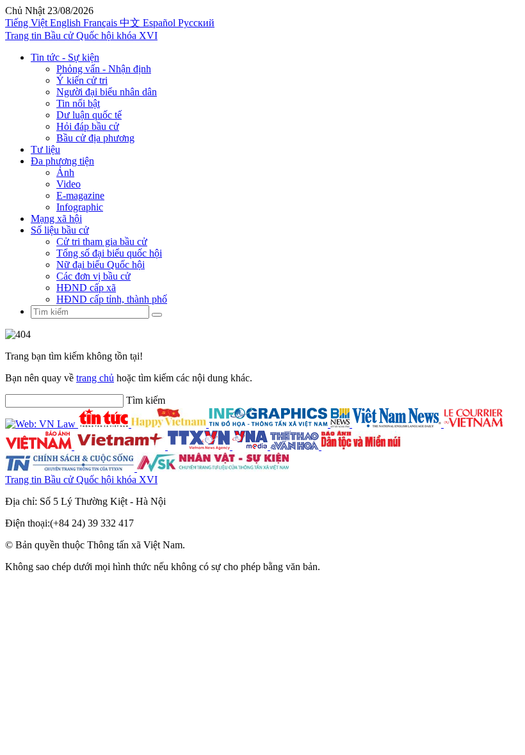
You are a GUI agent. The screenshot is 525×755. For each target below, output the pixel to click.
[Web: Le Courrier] (473, 423)
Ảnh (65, 172)
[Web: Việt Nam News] (398, 423)
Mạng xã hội (56, 218)
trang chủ (95, 377)
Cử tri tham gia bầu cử (101, 241)
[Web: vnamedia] (251, 446)
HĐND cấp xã (86, 287)
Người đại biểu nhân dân (106, 91)
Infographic (79, 207)
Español (160, 22)
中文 (131, 22)
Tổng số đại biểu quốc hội (109, 253)
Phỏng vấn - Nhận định (103, 68)
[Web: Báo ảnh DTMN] (361, 446)
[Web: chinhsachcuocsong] (71, 468)
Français (101, 22)
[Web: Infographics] (269, 423)
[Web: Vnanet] (200, 446)
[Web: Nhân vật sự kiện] (213, 468)
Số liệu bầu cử (60, 230)
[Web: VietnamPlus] (121, 446)
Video (68, 184)
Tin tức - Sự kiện (65, 57)
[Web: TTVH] (295, 446)
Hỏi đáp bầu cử (87, 126)
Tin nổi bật (78, 103)
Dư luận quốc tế (89, 114)
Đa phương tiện (62, 160)
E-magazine (80, 195)
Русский (196, 22)
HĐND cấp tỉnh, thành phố (111, 299)
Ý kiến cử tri (82, 80)
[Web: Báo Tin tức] (104, 423)
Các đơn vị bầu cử (93, 276)
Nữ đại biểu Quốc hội (100, 264)
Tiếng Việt (27, 22)
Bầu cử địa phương (95, 137)
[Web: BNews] (341, 423)
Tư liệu (45, 149)
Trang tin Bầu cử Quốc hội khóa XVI (81, 35)
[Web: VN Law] (41, 423)
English (66, 22)
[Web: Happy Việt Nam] (170, 423)
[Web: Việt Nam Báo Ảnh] (39, 446)
